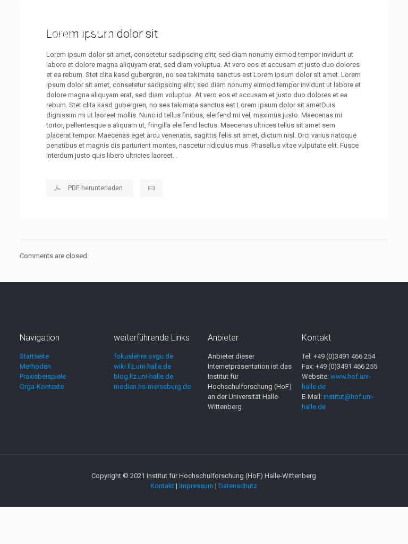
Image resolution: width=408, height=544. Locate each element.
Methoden (35, 366)
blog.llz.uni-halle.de (143, 376)
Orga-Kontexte (42, 386)
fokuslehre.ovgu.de (143, 356)
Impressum (196, 486)
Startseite (34, 356)
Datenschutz (237, 486)
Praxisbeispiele (43, 376)
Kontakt (162, 486)
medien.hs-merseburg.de (152, 386)
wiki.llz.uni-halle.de (142, 366)
